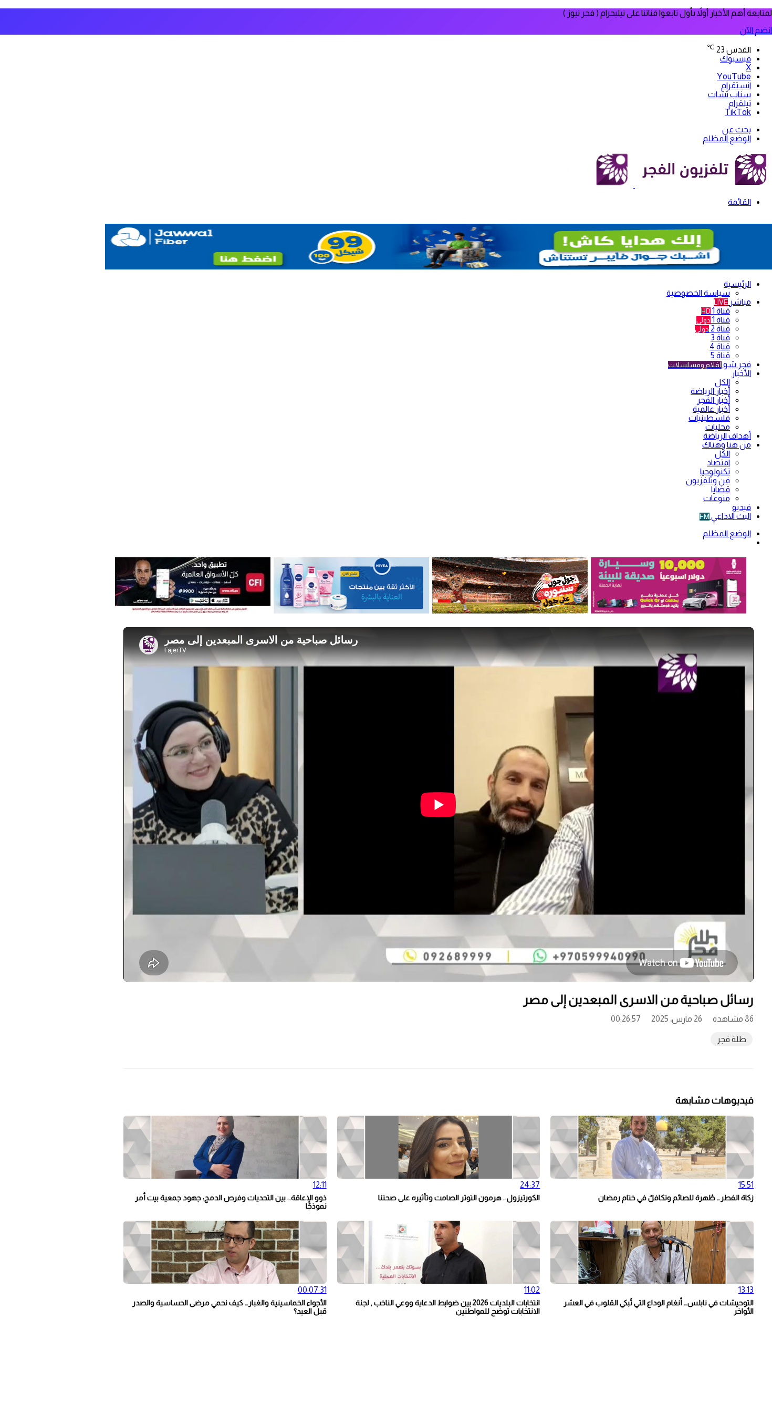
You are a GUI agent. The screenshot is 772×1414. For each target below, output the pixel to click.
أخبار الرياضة (710, 391)
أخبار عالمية (711, 408)
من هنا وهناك (726, 444)
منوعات (716, 498)
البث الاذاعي (725, 516)
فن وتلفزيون (708, 480)
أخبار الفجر (713, 400)
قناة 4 (720, 346)
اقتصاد (718, 462)
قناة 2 (712, 328)
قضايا (720, 489)
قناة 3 (720, 337)
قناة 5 (720, 355)
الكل (722, 382)
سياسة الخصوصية (698, 292)
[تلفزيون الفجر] (634, 184)
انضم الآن (756, 30)
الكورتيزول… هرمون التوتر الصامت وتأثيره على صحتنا (459, 1197)
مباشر (732, 301)
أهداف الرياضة (727, 435)
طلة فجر (731, 1039)
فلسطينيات (709, 417)
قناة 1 (715, 310)
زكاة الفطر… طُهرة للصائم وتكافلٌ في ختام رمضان (676, 1197)
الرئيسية (737, 283)
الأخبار (741, 373)
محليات (717, 426)
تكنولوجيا (715, 471)
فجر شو (709, 364)
